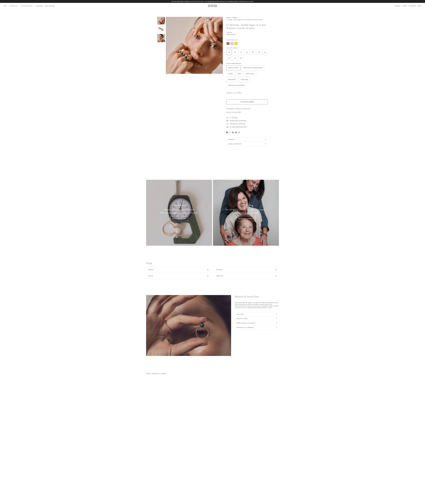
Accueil (228, 17)
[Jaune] (236, 43)
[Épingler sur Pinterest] (233, 132)
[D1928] (212, 6)
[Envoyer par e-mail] (236, 132)
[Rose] (232, 43)
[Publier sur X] (230, 132)
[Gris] (228, 43)
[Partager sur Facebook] (227, 132)
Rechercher (412, 6)
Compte (404, 6)
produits (234, 17)
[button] (239, 132)
